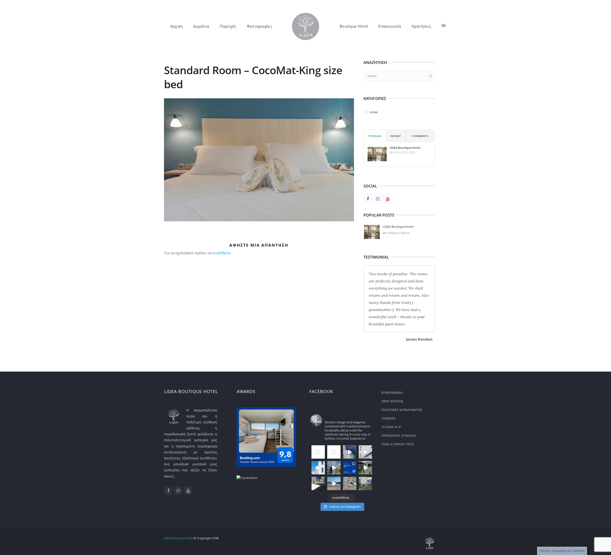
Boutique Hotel (354, 26)
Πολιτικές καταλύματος (402, 410)
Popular (375, 136)
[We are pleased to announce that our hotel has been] (349, 467)
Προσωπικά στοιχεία (399, 436)
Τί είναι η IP (391, 427)
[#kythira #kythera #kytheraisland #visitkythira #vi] (365, 452)
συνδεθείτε (221, 252)
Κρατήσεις (421, 26)
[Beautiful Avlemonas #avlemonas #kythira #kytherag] (334, 483)
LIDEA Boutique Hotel (405, 148)
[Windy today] (365, 467)
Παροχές (228, 26)
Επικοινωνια (392, 393)
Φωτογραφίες (259, 26)
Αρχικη (176, 26)
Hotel (374, 112)
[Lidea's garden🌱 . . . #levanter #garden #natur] (365, 483)
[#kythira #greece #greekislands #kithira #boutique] (334, 452)
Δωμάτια (201, 26)
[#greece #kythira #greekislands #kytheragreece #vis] (318, 452)
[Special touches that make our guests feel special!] (349, 483)
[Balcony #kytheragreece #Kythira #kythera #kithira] (318, 483)
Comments (420, 136)
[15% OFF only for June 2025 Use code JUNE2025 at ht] (349, 452)
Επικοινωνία (389, 26)
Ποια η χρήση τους (398, 444)
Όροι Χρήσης (392, 401)
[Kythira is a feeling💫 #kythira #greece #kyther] (334, 467)
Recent (395, 136)
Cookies (389, 418)
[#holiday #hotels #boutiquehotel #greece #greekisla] (318, 467)
